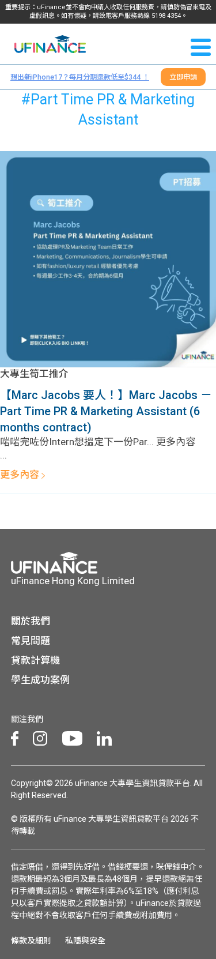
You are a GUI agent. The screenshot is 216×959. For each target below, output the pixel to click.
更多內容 (20, 474)
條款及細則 (31, 940)
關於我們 (30, 621)
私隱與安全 (85, 940)
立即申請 (183, 77)
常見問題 (30, 640)
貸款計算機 (35, 660)
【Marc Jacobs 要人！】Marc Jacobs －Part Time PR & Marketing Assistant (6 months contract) (106, 411)
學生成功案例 (40, 680)
